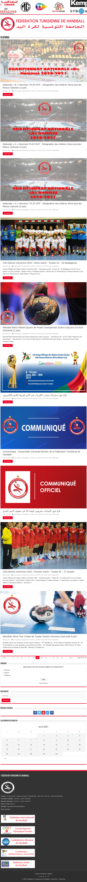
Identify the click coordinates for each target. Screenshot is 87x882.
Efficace (7, 670)
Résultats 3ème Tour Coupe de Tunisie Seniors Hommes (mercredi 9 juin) (40, 636)
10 (13, 658)
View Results (43, 683)
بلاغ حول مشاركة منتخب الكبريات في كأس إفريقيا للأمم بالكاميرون (35, 395)
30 (21, 658)
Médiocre (8, 675)
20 (17, 658)
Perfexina (62, 879)
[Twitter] (39, 712)
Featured (32, 91)
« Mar (5, 758)
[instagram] (47, 712)
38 (33, 658)
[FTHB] (43, 23)
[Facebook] (35, 712)
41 (46, 658)
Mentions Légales (46, 874)
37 (29, 658)
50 (53, 658)
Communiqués (18, 91)
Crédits (37, 874)
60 (57, 658)
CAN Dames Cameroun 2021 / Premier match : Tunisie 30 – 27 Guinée (38, 571)
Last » (71, 658)
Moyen (7, 673)
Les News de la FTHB (42, 91)
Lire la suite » (7, 94)
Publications (55, 91)
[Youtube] (43, 712)
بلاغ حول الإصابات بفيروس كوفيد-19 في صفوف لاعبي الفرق (31, 511)
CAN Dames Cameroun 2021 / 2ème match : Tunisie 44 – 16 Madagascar (40, 263)
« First (4, 658)
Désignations (25, 91)
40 (41, 658)
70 (62, 658)
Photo (50, 91)
